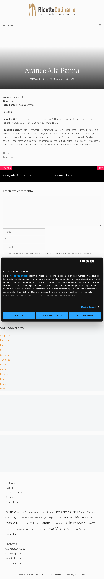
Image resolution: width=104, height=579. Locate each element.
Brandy (49, 512)
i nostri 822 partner (18, 275)
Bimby (3, 345)
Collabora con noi (14, 492)
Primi (3, 379)
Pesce (3, 369)
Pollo (68, 522)
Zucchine (11, 534)
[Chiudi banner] (100, 262)
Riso (7, 529)
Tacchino (34, 529)
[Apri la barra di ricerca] (100, 25)
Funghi (50, 518)
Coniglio (24, 518)
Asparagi (35, 512)
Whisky (79, 529)
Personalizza (50, 315)
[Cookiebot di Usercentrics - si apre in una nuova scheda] (82, 262)
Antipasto (5, 335)
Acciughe (10, 511)
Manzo (10, 523)
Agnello (20, 512)
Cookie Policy (12, 502)
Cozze (30, 518)
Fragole (44, 518)
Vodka (71, 529)
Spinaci (26, 529)
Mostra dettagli (88, 307)
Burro (57, 511)
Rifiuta (19, 315)
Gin (65, 517)
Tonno (42, 529)
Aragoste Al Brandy (17, 175)
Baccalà (42, 512)
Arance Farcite (65, 175)
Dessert (10, 153)
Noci (37, 523)
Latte (71, 517)
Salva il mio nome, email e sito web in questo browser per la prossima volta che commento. (50, 253)
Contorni (4, 354)
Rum (12, 529)
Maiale (79, 517)
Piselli (61, 523)
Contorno (5, 359)
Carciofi (73, 512)
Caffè (64, 511)
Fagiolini (37, 518)
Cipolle (7, 518)
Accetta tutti (85, 315)
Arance (9, 157)
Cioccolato (91, 512)
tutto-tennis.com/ (14, 563)
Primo (3, 383)
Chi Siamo (10, 482)
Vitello (60, 528)
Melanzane (22, 522)
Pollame (4, 374)
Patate (45, 523)
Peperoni (54, 523)
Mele (32, 523)
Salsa (2, 388)
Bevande (4, 340)
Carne (3, 350)
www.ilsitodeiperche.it (16, 558)
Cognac (15, 517)
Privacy (9, 497)
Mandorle (89, 517)
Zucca (86, 529)
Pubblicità (10, 487)
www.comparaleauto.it (16, 553)
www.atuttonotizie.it (15, 548)
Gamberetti (57, 518)
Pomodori (79, 523)
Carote (82, 512)
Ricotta (91, 522)
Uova (50, 529)
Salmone (19, 529)
